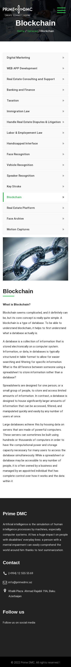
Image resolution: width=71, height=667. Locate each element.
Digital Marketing (18, 57)
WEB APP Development (22, 68)
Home (21, 31)
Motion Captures (18, 229)
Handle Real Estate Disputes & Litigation (34, 122)
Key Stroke (14, 186)
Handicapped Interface (22, 143)
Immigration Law (18, 111)
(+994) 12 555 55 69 (20, 573)
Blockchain (14, 197)
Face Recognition (18, 154)
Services (32, 31)
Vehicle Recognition (20, 165)
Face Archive (15, 218)
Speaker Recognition (20, 175)
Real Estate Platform (21, 208)
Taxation (13, 100)
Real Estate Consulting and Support (31, 79)
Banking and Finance (21, 90)
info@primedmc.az (20, 582)
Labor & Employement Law (24, 132)
